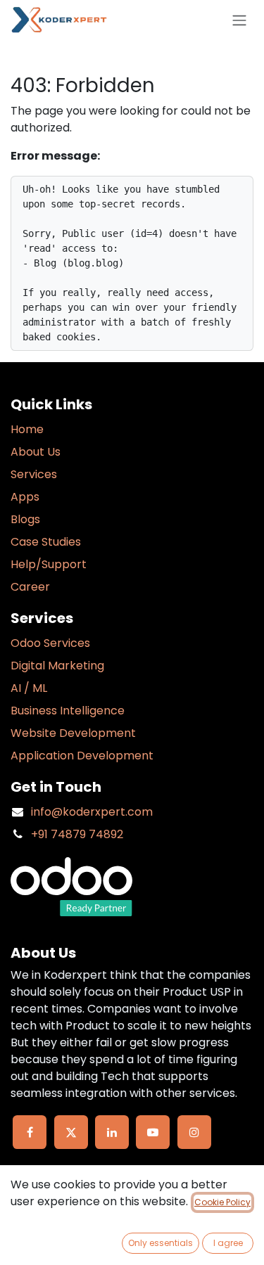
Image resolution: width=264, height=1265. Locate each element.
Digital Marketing (57, 665)
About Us (36, 452)
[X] (71, 1132)
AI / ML (29, 688)
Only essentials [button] (160, 1243)
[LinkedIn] (112, 1132)
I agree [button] (228, 1243)
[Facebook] (29, 1132)
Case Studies (46, 542)
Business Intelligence (68, 710)
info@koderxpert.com (92, 812)
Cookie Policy (222, 1202)
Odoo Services (50, 643)
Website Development (73, 733)
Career (30, 587)
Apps (25, 497)
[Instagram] (194, 1132)
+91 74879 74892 (77, 834)
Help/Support (49, 564)
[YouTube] (153, 1132)
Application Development (82, 755)
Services (34, 474)
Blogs (25, 519)
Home (27, 429)
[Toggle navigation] (239, 20)
